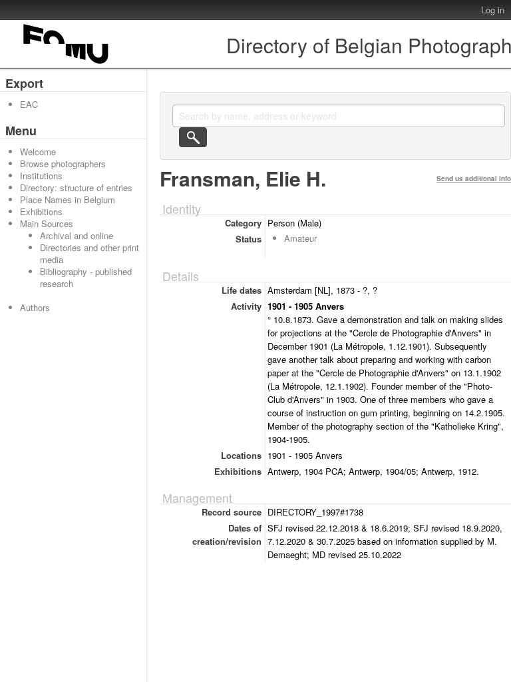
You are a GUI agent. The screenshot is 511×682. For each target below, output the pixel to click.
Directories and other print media (89, 253)
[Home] (66, 63)
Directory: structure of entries (76, 187)
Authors (35, 307)
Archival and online (76, 235)
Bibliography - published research (86, 277)
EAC (29, 104)
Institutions (41, 175)
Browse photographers (63, 163)
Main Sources (46, 223)
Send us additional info (473, 178)
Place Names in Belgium (67, 199)
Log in (492, 9)
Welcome (38, 151)
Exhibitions (41, 211)
